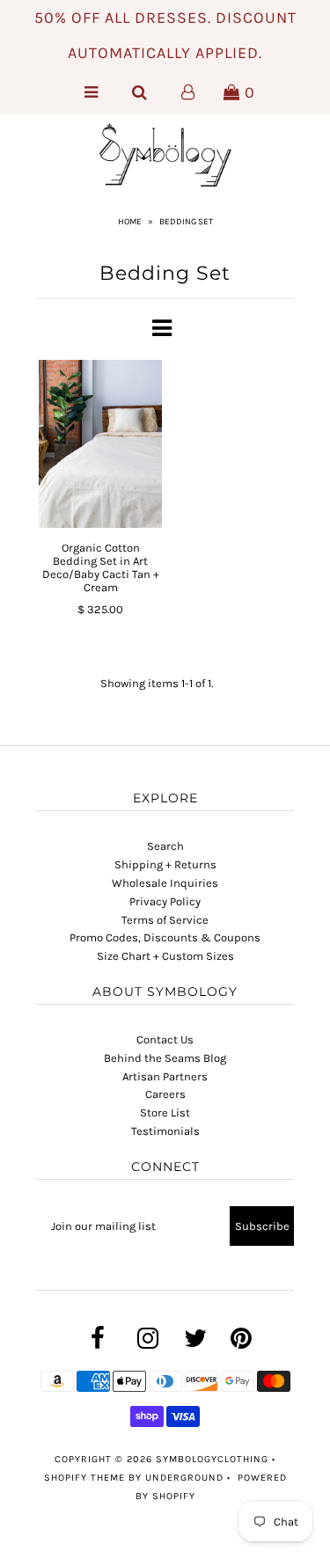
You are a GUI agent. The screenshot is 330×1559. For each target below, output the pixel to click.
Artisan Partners (165, 1076)
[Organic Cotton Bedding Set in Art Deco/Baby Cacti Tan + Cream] (101, 444)
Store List (165, 1112)
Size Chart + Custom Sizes (165, 955)
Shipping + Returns (165, 864)
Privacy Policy (165, 901)
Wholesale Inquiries (165, 882)
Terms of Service (165, 919)
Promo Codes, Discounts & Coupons (165, 937)
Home (130, 221)
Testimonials (165, 1131)
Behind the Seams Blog (165, 1058)
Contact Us (165, 1039)
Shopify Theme (84, 1477)
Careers (165, 1094)
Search (165, 846)
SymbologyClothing (214, 1459)
